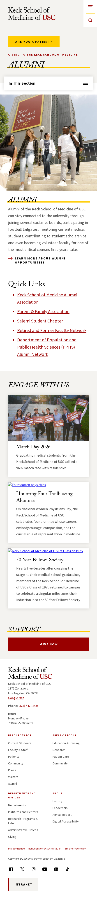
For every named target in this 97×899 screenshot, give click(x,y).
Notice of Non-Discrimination (44, 848)
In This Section (22, 83)
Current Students (19, 743)
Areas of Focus (64, 735)
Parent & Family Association (43, 311)
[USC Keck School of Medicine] (31, 13)
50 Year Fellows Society (39, 560)
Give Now (49, 644)
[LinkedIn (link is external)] (56, 869)
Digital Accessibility (66, 821)
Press (12, 770)
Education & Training (66, 743)
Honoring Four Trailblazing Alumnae (44, 497)
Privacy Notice (16, 848)
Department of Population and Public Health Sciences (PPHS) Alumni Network (46, 347)
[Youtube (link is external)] (45, 869)
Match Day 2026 (33, 447)
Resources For (19, 735)
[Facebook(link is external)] (11, 869)
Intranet (23, 884)
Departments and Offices (22, 795)
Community (15, 763)
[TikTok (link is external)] (67, 869)
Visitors (13, 777)
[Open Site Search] (90, 20)
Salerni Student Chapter (40, 321)
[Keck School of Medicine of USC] (30, 673)
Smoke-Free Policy (75, 848)
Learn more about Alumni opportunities (40, 260)
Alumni (12, 784)
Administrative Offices (23, 830)
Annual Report (62, 815)
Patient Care (61, 757)
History (57, 801)
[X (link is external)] (22, 869)
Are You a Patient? (33, 42)
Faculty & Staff (18, 750)
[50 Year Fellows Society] (48, 551)
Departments (17, 805)
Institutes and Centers (23, 812)
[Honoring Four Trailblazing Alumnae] (48, 485)
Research (59, 750)
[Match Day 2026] (48, 418)
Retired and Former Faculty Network (51, 330)
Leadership (60, 808)
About (58, 793)
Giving (12, 837)
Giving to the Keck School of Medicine (43, 54)
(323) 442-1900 (28, 706)
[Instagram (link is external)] (33, 869)
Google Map (16, 698)
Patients (13, 757)
